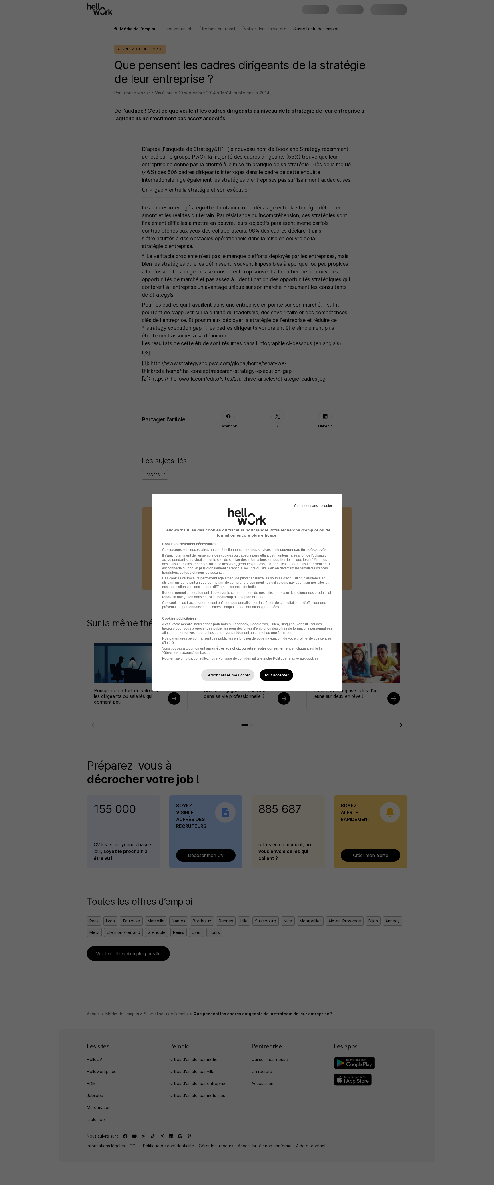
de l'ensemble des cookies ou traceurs (221, 555)
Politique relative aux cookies (295, 658)
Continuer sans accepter (313, 506)
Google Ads (259, 624)
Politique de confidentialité (239, 658)
